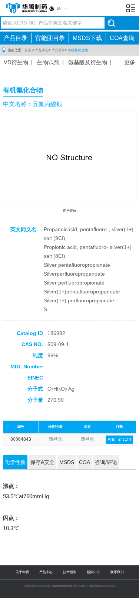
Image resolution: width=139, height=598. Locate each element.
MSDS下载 (87, 38)
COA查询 (122, 38)
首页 (27, 50)
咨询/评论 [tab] (106, 462)
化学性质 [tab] (15, 462)
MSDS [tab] (66, 462)
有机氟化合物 (78, 50)
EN (59, 8)
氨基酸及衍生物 (87, 62)
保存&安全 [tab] (42, 462)
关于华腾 (22, 572)
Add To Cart (119, 439)
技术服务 (69, 572)
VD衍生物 (16, 62)
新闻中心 (93, 572)
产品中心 (42, 50)
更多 (129, 62)
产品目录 (15, 38)
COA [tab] (84, 462)
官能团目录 (50, 38)
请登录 (55, 439)
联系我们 (117, 572)
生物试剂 (48, 62)
